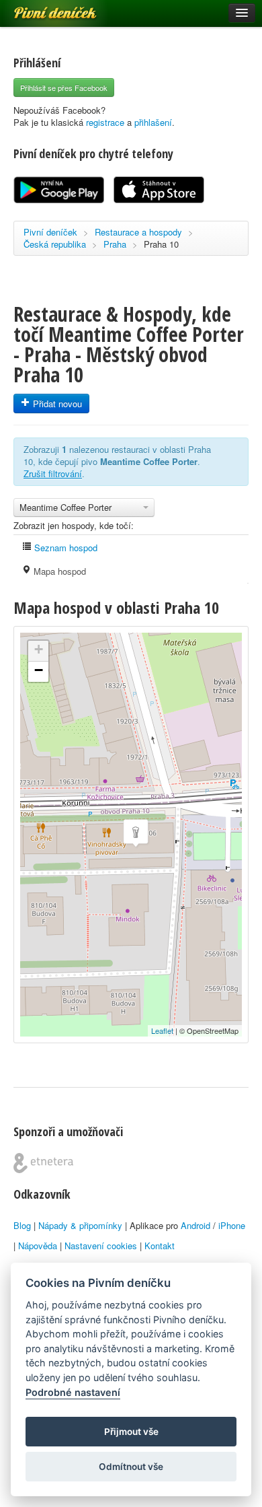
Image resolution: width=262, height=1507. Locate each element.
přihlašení (153, 122)
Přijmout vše (131, 1431)
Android (195, 1225)
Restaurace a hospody (138, 231)
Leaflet (162, 1030)
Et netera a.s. (43, 1163)
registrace (105, 122)
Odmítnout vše (131, 1466)
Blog (22, 1225)
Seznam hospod (64, 547)
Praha (114, 244)
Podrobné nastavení (73, 1392)
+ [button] (38, 649)
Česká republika (55, 244)
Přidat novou (56, 403)
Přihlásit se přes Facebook (63, 87)
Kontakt (159, 1245)
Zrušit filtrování (53, 473)
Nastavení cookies (100, 1245)
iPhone (231, 1225)
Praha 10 (161, 244)
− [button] (38, 670)
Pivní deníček (40, 8)
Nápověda (37, 1245)
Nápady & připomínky (80, 1225)
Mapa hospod (58, 571)
